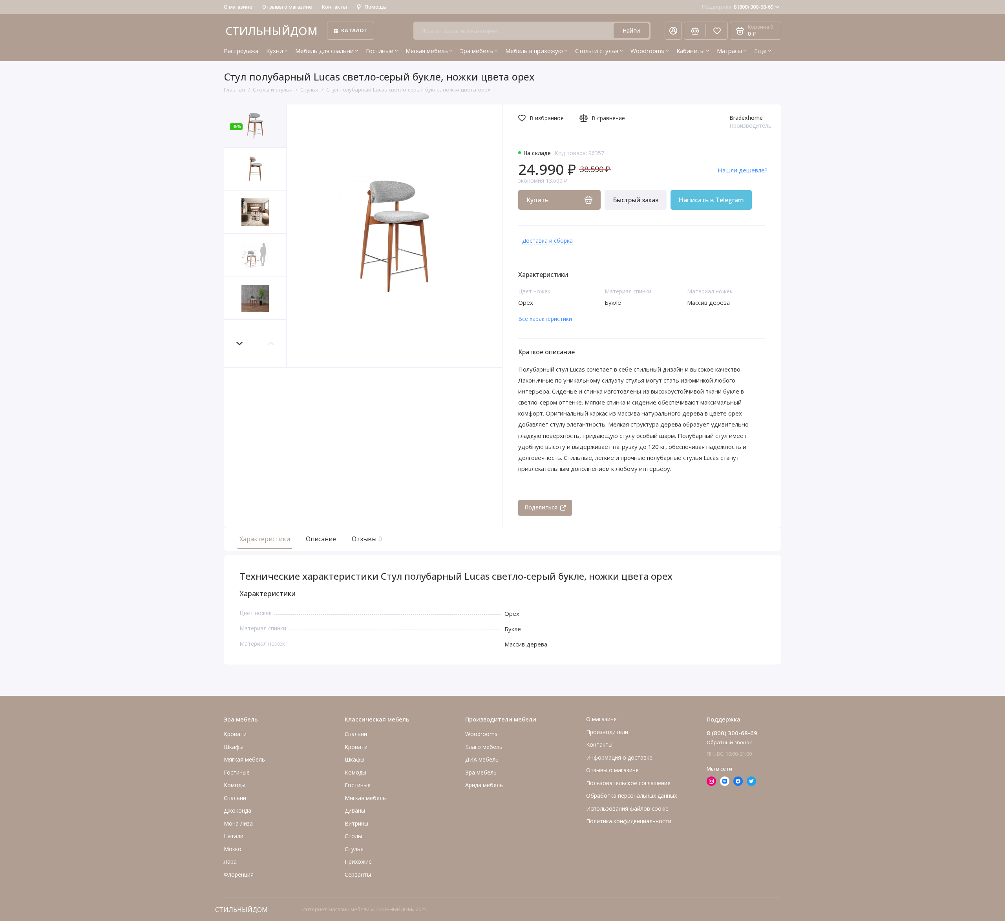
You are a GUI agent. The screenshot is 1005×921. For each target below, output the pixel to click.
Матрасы (729, 51)
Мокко (232, 849)
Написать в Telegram (711, 200)
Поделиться (540, 507)
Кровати (235, 734)
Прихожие (358, 861)
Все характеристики (545, 318)
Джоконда (237, 810)
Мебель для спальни (324, 51)
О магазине (238, 6)
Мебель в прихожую (534, 51)
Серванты (358, 874)
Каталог (354, 30)
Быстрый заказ (635, 200)
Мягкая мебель (427, 51)
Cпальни (235, 798)
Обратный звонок (729, 742)
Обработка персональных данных (631, 795)
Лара (230, 861)
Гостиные (379, 51)
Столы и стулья (596, 51)
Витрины (356, 823)
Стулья (354, 849)
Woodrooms (647, 51)
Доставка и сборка (547, 240)
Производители (607, 732)
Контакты (334, 6)
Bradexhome (746, 117)
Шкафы (233, 747)
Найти (631, 30)
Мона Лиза (238, 823)
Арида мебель (484, 785)
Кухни (274, 51)
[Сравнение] (694, 31)
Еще (760, 51)
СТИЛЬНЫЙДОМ (271, 30)
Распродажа (241, 51)
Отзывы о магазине (287, 6)
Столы (353, 836)
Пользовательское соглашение (628, 783)
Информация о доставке (619, 757)
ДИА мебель (482, 759)
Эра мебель (476, 51)
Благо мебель (483, 747)
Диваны (355, 810)
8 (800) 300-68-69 (737, 6)
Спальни (356, 734)
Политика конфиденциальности (628, 821)
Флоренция (239, 874)
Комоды (234, 785)
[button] (239, 343)
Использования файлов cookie (627, 808)
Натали (233, 836)
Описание (321, 539)
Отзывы (366, 539)
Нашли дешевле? (742, 170)
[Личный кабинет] (673, 31)
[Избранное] (716, 31)
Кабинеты (690, 51)
